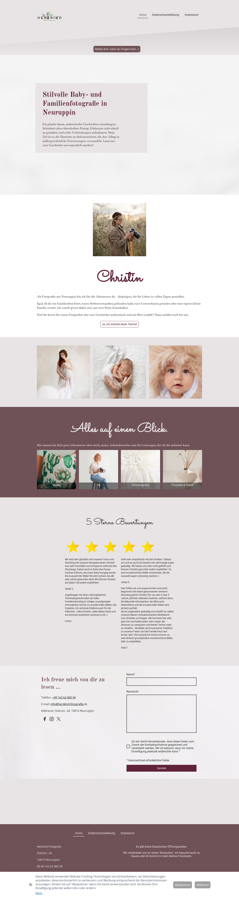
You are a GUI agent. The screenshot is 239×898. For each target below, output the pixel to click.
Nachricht (132, 691)
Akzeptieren (182, 885)
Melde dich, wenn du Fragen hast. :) (117, 49)
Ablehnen (202, 885)
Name (130, 674)
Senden (161, 768)
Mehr (39, 893)
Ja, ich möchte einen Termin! (119, 324)
